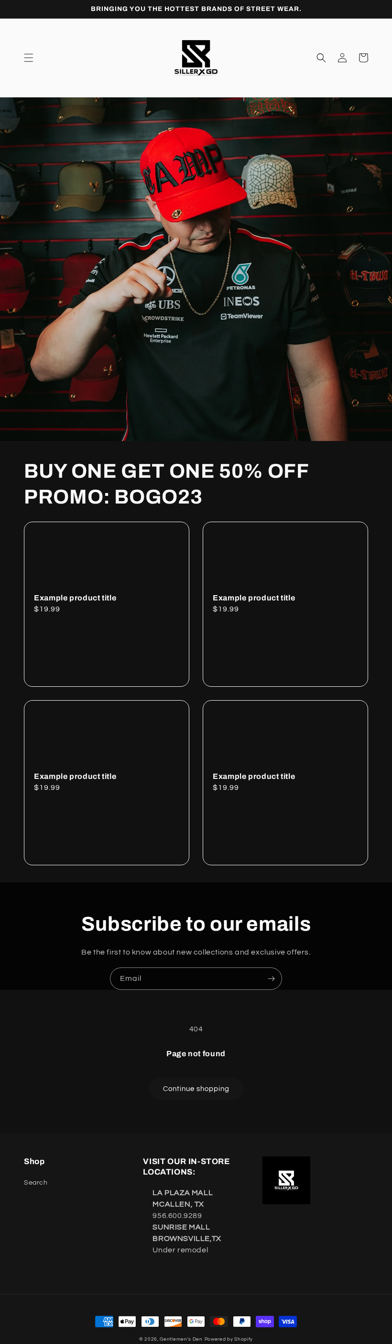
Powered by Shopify (229, 1339)
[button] (28, 57)
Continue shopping (196, 1088)
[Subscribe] (271, 978)
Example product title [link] (75, 598)
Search (36, 1182)
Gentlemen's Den (181, 1339)
